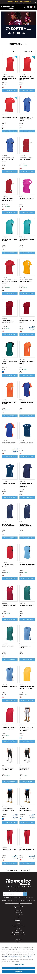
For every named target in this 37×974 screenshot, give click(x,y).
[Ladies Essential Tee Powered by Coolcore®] (27, 477)
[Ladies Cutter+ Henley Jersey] (10, 233)
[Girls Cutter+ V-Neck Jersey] (10, 396)
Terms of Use (27, 956)
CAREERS (18, 942)
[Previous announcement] (1, 2)
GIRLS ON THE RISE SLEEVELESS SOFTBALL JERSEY (9, 78)
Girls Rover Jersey (8, 646)
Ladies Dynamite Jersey (7, 565)
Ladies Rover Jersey (26, 605)
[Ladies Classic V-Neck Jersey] (10, 355)
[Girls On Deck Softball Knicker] (27, 803)
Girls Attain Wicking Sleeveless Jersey (9, 728)
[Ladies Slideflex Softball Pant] (10, 762)
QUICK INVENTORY (10, 90)
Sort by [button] (27, 52)
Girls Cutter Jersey (9, 443)
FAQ (18, 928)
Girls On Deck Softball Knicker (25, 809)
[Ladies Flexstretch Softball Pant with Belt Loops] (27, 721)
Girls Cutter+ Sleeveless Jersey (25, 524)
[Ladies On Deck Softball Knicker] (10, 803)
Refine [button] (8, 52)
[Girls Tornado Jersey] (10, 681)
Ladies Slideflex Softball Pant (7, 768)
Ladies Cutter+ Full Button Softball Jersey (26, 119)
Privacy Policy (15, 900)
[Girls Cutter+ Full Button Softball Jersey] (10, 152)
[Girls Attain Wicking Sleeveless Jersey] (10, 721)
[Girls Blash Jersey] (10, 477)
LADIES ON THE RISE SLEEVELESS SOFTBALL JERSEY (26, 78)
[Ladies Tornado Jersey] (27, 640)
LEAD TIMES (18, 930)
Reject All (18, 968)
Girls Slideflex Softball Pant (24, 768)
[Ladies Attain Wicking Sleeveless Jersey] (27, 681)
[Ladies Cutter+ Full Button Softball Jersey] (27, 111)
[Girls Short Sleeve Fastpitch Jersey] (27, 274)
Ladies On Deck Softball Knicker (8, 809)
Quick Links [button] (28, 8)
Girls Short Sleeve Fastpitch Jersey (25, 280)
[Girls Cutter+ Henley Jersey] (27, 233)
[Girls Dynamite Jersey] (27, 559)
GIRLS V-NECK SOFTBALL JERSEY (27, 321)
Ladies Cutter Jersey (26, 402)
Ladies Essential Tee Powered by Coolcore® (26, 485)
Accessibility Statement (28, 900)
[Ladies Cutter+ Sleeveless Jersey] (10, 518)
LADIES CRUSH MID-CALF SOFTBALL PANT (10, 850)
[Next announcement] (35, 2)
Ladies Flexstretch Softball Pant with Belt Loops (26, 729)
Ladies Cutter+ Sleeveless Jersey (8, 524)
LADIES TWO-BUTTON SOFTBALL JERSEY (26, 158)
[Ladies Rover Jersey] (27, 599)
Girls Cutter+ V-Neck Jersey (9, 402)
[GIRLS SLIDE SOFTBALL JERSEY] (10, 599)
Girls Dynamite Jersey (27, 564)
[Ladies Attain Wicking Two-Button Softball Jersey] (10, 274)
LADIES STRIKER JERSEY (26, 198)
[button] (25, 7)
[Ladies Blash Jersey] (27, 437)
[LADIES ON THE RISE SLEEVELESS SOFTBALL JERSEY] (27, 70)
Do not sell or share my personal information (18, 903)
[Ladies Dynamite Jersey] (10, 559)
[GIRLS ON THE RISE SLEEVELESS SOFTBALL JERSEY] (10, 70)
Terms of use (6, 900)
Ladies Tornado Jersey (24, 646)
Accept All (18, 971)
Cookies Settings (18, 964)
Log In (18, 916)
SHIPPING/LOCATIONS (18, 934)
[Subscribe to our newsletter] (25, 894)
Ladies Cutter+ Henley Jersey (9, 240)
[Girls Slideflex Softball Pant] (27, 762)
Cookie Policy (17, 956)
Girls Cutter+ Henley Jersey (26, 240)
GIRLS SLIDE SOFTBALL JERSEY (9, 606)
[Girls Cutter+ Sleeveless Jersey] (27, 518)
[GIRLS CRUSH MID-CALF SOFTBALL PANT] (27, 843)
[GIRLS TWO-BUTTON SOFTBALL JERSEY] (10, 192)
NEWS (18, 924)
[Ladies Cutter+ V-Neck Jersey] (27, 355)
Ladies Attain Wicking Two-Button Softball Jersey (9, 281)
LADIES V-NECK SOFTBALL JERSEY (7, 321)
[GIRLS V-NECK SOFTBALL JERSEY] (27, 314)
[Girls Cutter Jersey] (10, 437)
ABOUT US (18, 940)
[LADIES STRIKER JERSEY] (27, 192)
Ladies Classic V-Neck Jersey (9, 362)
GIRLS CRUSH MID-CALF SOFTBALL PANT (26, 850)
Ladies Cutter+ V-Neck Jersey (27, 362)
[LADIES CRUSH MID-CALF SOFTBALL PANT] (10, 843)
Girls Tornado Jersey (9, 686)
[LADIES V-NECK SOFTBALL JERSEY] (10, 314)
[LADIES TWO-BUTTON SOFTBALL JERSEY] (27, 152)
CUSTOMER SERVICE (18, 926)
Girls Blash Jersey (8, 483)
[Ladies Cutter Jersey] (27, 396)
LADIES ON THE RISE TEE (9, 117)
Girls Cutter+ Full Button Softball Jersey (8, 159)
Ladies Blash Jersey (26, 443)
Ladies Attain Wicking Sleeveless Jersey (27, 687)
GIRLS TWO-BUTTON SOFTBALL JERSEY (8, 199)
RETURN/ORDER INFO (18, 932)
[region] (18, 958)
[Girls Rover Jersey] (10, 640)
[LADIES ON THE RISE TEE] (10, 111)
